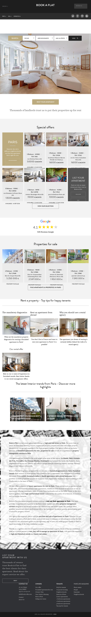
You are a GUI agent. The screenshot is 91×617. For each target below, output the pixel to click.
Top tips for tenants (62, 606)
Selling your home (40, 599)
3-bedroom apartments (63, 604)
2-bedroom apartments (63, 601)
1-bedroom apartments (63, 599)
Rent (3, 16)
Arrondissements (43, 38)
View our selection (45, 206)
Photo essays (77, 587)
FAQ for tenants (61, 587)
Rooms (27, 38)
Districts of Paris (61, 594)
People (76, 590)
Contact (21, 597)
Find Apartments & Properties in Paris (45, 287)
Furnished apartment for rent (44, 590)
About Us (21, 600)
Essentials (77, 592)
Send (74, 38)
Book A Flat (45, 7)
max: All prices (60, 38)
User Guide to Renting (41, 594)
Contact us (17, 16)
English (4, 6)
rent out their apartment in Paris (58, 501)
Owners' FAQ (39, 592)
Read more (78, 194)
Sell (9, 16)
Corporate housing (62, 590)
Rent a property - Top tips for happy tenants (45, 300)
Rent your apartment (45, 102)
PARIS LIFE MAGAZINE (81, 584)
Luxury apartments (62, 597)
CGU (54, 614)
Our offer (38, 587)
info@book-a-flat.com (25, 594)
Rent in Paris (39, 597)
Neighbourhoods (61, 592)
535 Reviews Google (45, 232)
